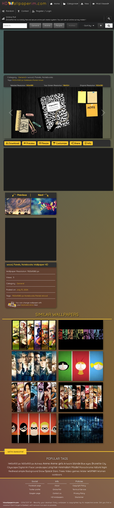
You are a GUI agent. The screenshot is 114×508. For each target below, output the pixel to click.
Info (89, 143)
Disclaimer (79, 497)
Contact (25, 505)
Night (104, 467)
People (59, 25)
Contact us (57, 493)
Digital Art (23, 467)
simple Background (28, 471)
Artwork (68, 463)
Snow (41, 471)
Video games (72, 471)
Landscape (41, 467)
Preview (30, 143)
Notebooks (29, 296)
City (104, 463)
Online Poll (57, 489)
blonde (76, 463)
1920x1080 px (18, 296)
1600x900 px (27, 463)
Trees (62, 471)
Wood (45, 296)
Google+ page (34, 493)
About (57, 485)
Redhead (13, 471)
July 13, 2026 (22, 289)
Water (83, 471)
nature (97, 467)
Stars (55, 471)
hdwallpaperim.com (11, 502)
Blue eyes (86, 463)
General (35, 25)
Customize (61, 143)
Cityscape (12, 467)
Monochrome (86, 467)
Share (76, 143)
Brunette (97, 463)
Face (31, 467)
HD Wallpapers (57, 497)
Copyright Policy (79, 485)
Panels (38, 296)
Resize (45, 143)
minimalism (64, 467)
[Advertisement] (58, 52)
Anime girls (56, 463)
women (92, 471)
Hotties (72, 25)
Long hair (53, 467)
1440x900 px (14, 463)
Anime (47, 25)
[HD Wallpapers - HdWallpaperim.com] (24, 3)
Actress (38, 463)
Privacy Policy (79, 493)
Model (75, 467)
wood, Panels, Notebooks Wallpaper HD (27, 264)
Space (48, 471)
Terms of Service (79, 489)
